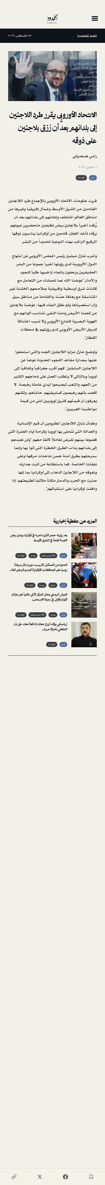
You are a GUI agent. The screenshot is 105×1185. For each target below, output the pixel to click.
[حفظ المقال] (91, 1177)
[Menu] (95, 18)
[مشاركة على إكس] (40, 1177)
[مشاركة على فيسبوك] (65, 1177)
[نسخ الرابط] (14, 1177)
